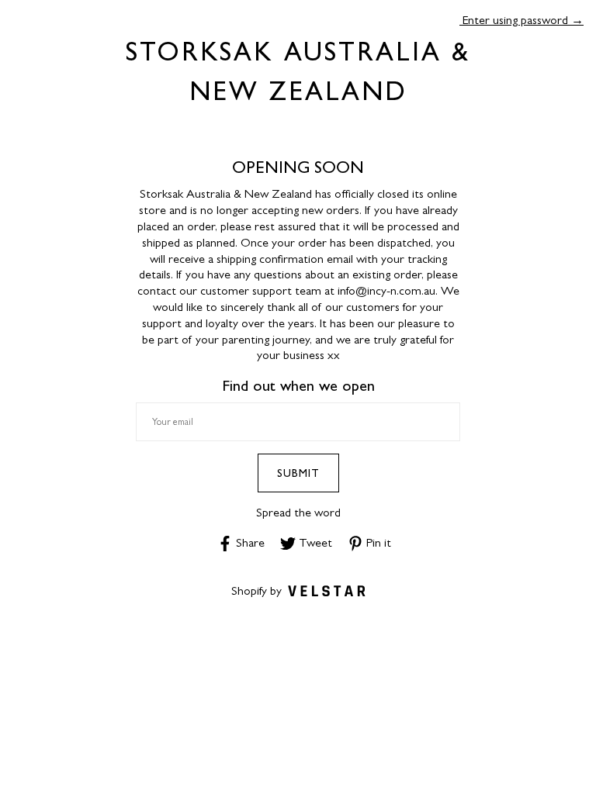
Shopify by (256, 590)
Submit (298, 473)
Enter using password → (521, 19)
